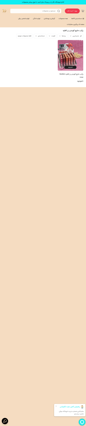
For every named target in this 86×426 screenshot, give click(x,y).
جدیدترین (76, 36)
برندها (64, 36)
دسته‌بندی (41, 36)
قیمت (53, 36)
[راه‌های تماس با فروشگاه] (5, 421)
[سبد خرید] (83, 11)
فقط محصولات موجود (24, 36)
